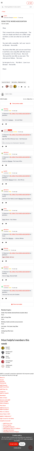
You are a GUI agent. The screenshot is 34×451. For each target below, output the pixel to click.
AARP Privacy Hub (7, 423)
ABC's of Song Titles (6, 317)
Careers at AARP (4, 401)
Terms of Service (7, 425)
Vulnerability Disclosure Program (11, 431)
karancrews (6, 285)
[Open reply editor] (17, 94)
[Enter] (2, 7)
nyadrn (5, 15)
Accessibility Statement (8, 426)
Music (3, 11)
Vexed (7, 356)
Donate (2, 379)
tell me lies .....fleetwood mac (19, 82)
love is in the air (6, 82)
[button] (2, 3)
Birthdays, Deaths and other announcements (12, 322)
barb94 (5, 171)
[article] (17, 116)
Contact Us (2, 391)
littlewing (6, 248)
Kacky (5, 208)
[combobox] (17, 7)
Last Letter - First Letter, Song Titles (9, 326)
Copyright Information (8, 430)
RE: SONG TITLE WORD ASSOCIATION (20, 113)
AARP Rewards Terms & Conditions (11, 428)
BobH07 (8, 347)
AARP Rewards (3, 385)
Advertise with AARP (5, 400)
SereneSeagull (9, 360)
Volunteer (2, 381)
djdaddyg (6, 108)
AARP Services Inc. (4, 407)
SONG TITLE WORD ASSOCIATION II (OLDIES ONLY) (14, 312)
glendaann (6, 152)
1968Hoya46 (9, 365)
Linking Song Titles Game (7, 331)
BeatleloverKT (9, 351)
